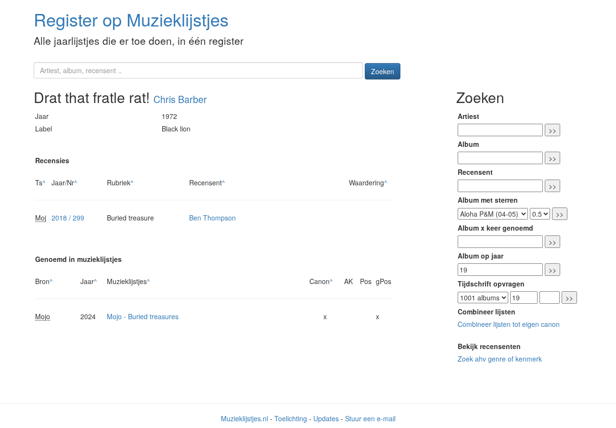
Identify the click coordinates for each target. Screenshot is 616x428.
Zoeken (382, 71)
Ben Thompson (212, 217)
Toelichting (290, 418)
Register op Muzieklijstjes (131, 19)
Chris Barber (180, 99)
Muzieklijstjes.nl (244, 418)
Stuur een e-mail (370, 418)
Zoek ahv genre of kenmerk (500, 358)
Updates (326, 418)
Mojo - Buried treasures (143, 316)
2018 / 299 (67, 217)
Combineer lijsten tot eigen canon (509, 324)
